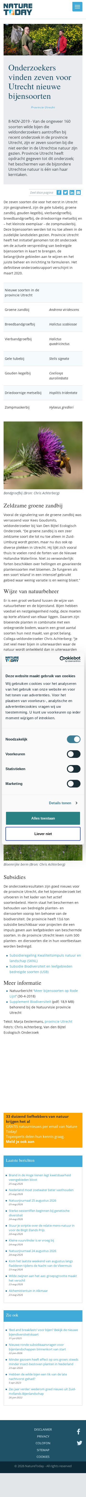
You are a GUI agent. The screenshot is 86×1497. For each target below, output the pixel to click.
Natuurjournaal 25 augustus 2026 (32, 1200)
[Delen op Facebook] (59, 192)
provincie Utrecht (58, 1021)
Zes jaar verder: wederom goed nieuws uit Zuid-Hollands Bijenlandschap (42, 1391)
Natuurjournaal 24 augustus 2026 (32, 1251)
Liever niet (43, 834)
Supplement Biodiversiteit (30, 1001)
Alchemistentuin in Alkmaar (28, 1291)
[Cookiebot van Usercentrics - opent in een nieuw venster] (61, 659)
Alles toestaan (43, 818)
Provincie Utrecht (43, 107)
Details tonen (60, 803)
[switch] (74, 754)
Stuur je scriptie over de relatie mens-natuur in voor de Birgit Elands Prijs (42, 1227)
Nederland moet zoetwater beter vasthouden (41, 1190)
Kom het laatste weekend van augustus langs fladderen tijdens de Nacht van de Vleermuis (41, 1263)
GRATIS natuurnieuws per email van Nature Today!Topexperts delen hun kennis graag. (41, 1134)
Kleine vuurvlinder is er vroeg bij (31, 1240)
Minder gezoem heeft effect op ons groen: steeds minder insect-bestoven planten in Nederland (43, 1361)
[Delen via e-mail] (78, 192)
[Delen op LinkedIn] (72, 192)
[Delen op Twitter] (65, 192)
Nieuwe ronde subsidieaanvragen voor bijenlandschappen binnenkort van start (37, 1347)
